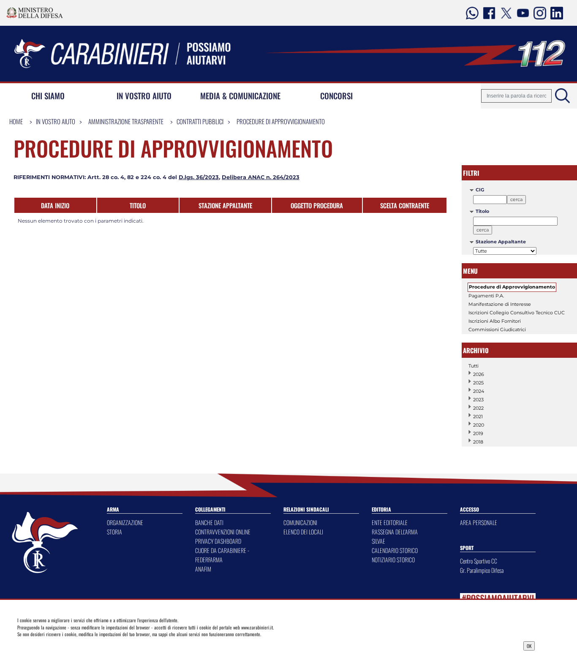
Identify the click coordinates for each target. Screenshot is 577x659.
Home (16, 121)
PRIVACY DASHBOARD (218, 540)
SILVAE (378, 540)
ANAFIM (203, 568)
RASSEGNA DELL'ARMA (395, 531)
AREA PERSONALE (478, 522)
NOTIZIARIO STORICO (393, 559)
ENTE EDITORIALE (390, 522)
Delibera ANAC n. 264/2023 (260, 177)
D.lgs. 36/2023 (199, 177)
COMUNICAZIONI (300, 522)
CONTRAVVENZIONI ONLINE (222, 531)
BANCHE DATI (209, 522)
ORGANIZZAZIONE (125, 522)
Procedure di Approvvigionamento (281, 121)
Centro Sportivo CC (478, 560)
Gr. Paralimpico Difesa (482, 570)
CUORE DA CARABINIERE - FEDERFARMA (222, 555)
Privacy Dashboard (76, 645)
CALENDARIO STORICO (395, 550)
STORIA (114, 531)
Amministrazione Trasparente (125, 121)
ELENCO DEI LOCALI (303, 531)
